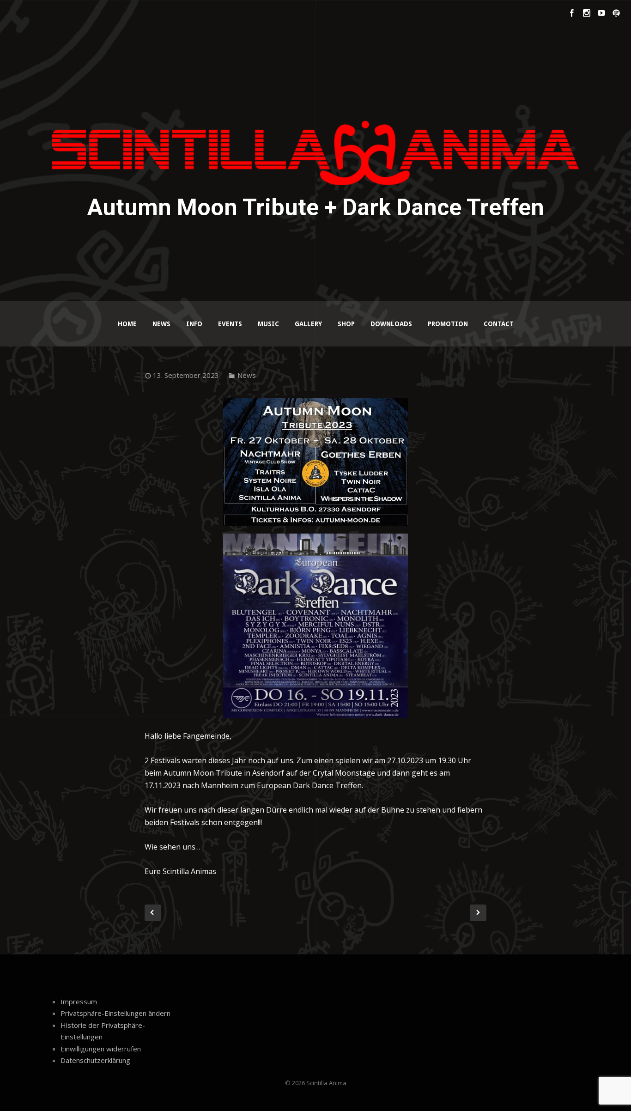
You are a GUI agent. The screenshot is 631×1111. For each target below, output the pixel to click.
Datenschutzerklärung (95, 1060)
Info (194, 324)
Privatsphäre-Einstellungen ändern (115, 1013)
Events (230, 324)
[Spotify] (616, 13)
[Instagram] (586, 13)
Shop (346, 324)
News (161, 324)
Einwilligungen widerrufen (101, 1048)
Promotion (448, 324)
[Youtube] (601, 13)
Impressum (79, 1001)
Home (127, 324)
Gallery (308, 324)
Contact (499, 324)
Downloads (391, 324)
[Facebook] (572, 13)
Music (268, 324)
